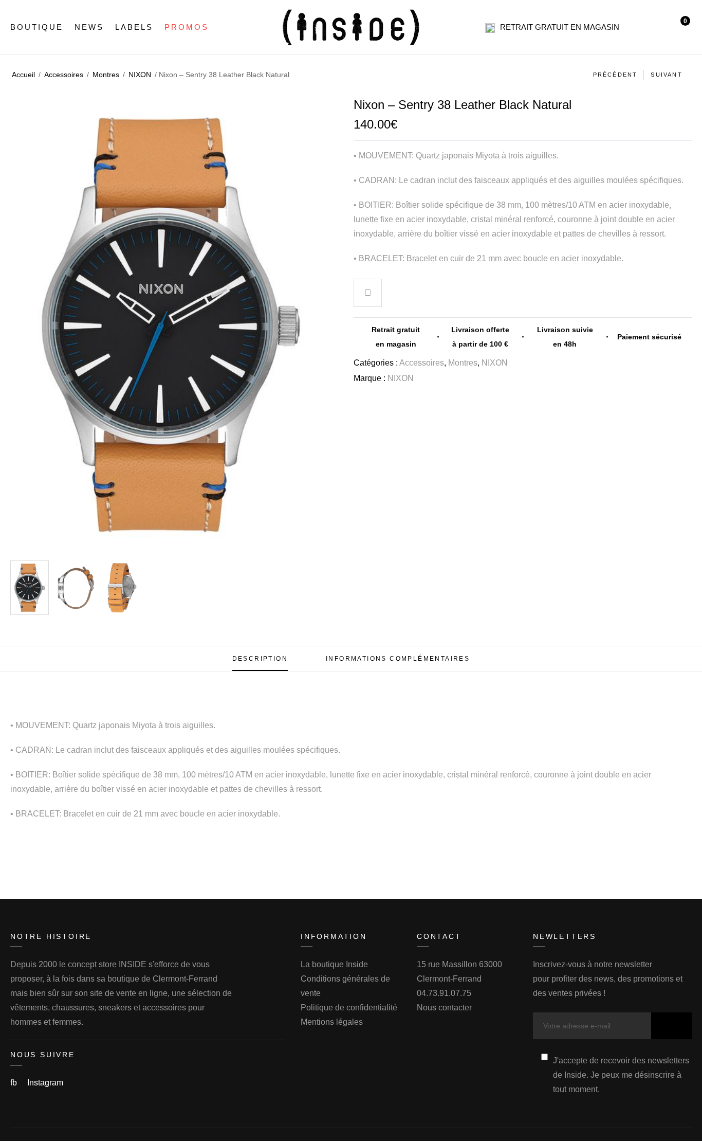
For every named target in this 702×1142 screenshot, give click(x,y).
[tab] (260, 658)
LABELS (134, 27)
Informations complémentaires (398, 658)
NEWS (89, 27)
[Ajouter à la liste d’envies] (368, 294)
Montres (106, 74)
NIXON (139, 74)
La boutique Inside (334, 964)
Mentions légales (332, 1022)
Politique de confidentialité (349, 1007)
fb (14, 1082)
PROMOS (186, 27)
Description (260, 658)
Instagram (45, 1082)
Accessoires (63, 74)
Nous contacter (444, 1007)
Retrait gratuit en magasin (559, 27)
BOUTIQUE (36, 27)
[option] (29, 587)
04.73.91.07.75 (444, 993)
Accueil (23, 74)
